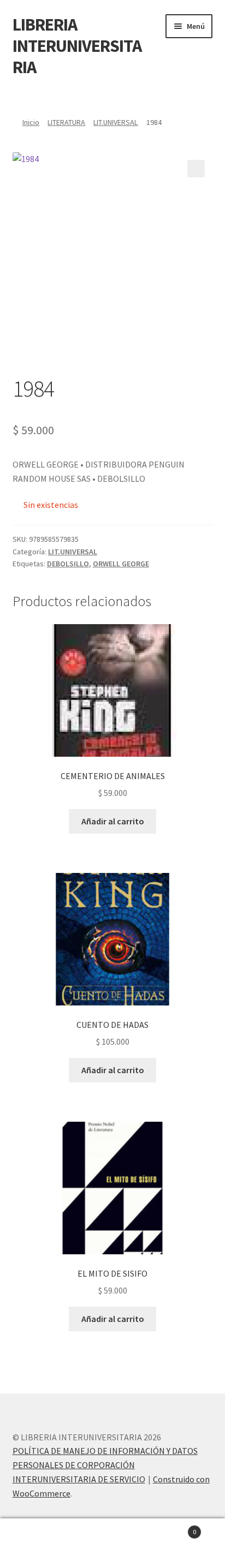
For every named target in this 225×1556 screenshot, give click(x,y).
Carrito (173, 1528)
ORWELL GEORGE (121, 563)
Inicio (30, 122)
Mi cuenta (37, 1537)
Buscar (112, 1537)
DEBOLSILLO (68, 563)
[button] (196, 168)
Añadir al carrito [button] (112, 821)
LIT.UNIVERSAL (115, 122)
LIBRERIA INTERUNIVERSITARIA (77, 46)
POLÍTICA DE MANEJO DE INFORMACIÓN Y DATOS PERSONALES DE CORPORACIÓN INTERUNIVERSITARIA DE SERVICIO (105, 1465)
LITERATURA (66, 122)
